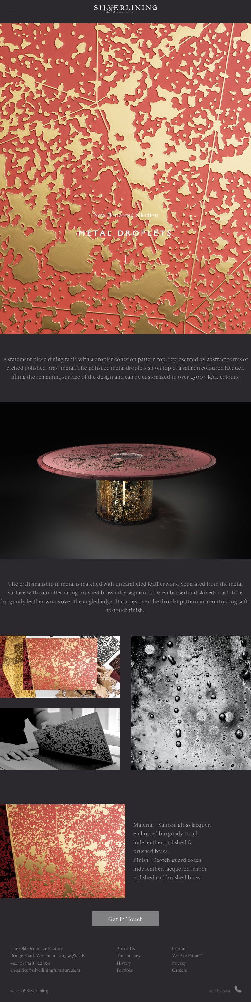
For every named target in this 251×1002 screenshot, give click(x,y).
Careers (179, 970)
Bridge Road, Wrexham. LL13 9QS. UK (47, 955)
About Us (126, 948)
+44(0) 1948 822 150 (30, 963)
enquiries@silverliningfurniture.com (45, 970)
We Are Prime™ (187, 955)
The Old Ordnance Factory (36, 948)
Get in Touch (125, 919)
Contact (180, 948)
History (124, 963)
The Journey (129, 955)
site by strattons (225, 990)
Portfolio (125, 970)
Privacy (179, 963)
